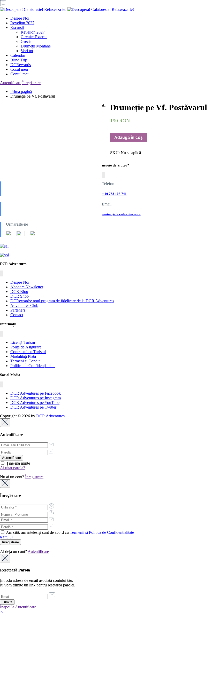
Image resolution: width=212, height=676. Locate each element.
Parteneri (17, 310)
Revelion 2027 (22, 23)
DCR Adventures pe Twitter (33, 407)
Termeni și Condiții (26, 361)
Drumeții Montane (36, 46)
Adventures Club (24, 305)
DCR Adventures (50, 416)
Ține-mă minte (17, 463)
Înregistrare (31, 83)
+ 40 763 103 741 (114, 194)
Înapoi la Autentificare (18, 607)
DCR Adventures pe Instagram (35, 398)
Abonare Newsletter (26, 287)
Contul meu (19, 74)
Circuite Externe (34, 37)
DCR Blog (19, 291)
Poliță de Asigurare (25, 347)
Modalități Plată (23, 356)
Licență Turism (22, 342)
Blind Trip (18, 60)
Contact (16, 315)
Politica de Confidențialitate (32, 365)
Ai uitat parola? (12, 468)
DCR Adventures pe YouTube (34, 402)
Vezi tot (27, 51)
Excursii (17, 27)
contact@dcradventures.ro (121, 214)
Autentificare (10, 83)
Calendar (17, 55)
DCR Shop (19, 296)
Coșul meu (19, 69)
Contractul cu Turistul (28, 351)
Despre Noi (19, 18)
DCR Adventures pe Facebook (35, 393)
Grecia (26, 41)
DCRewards (20, 64)
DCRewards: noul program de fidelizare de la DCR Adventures (62, 301)
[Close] (5, 422)
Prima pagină (21, 91)
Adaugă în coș (128, 137)
